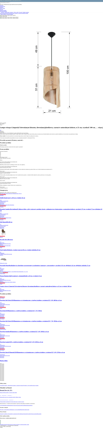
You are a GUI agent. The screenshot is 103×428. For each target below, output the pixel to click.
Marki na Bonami (8, 413)
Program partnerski (34, 413)
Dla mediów (29, 413)
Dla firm (19, 413)
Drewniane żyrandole (34, 385)
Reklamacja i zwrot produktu (15, 409)
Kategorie (6, 13)
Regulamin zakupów (3, 424)
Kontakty (1, 413)
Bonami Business (24, 413)
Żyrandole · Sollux (6, 385)
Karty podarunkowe (14, 413)
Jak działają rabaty (26, 409)
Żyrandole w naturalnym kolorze (17, 385)
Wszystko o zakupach (3, 409)
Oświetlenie (10, 13)
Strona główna (2, 13)
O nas (4, 413)
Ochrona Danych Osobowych (12, 424)
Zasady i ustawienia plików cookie (23, 424)
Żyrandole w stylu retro (27, 385)
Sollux (11, 385)
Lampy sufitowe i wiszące (16, 13)
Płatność (21, 409)
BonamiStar (39, 413)
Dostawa (8, 409)
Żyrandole (26, 13)
